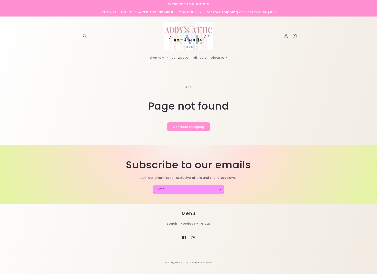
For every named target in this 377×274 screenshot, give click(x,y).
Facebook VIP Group (195, 224)
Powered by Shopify (201, 262)
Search (172, 224)
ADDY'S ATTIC (182, 262)
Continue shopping (188, 127)
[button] (85, 36)
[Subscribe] (219, 189)
